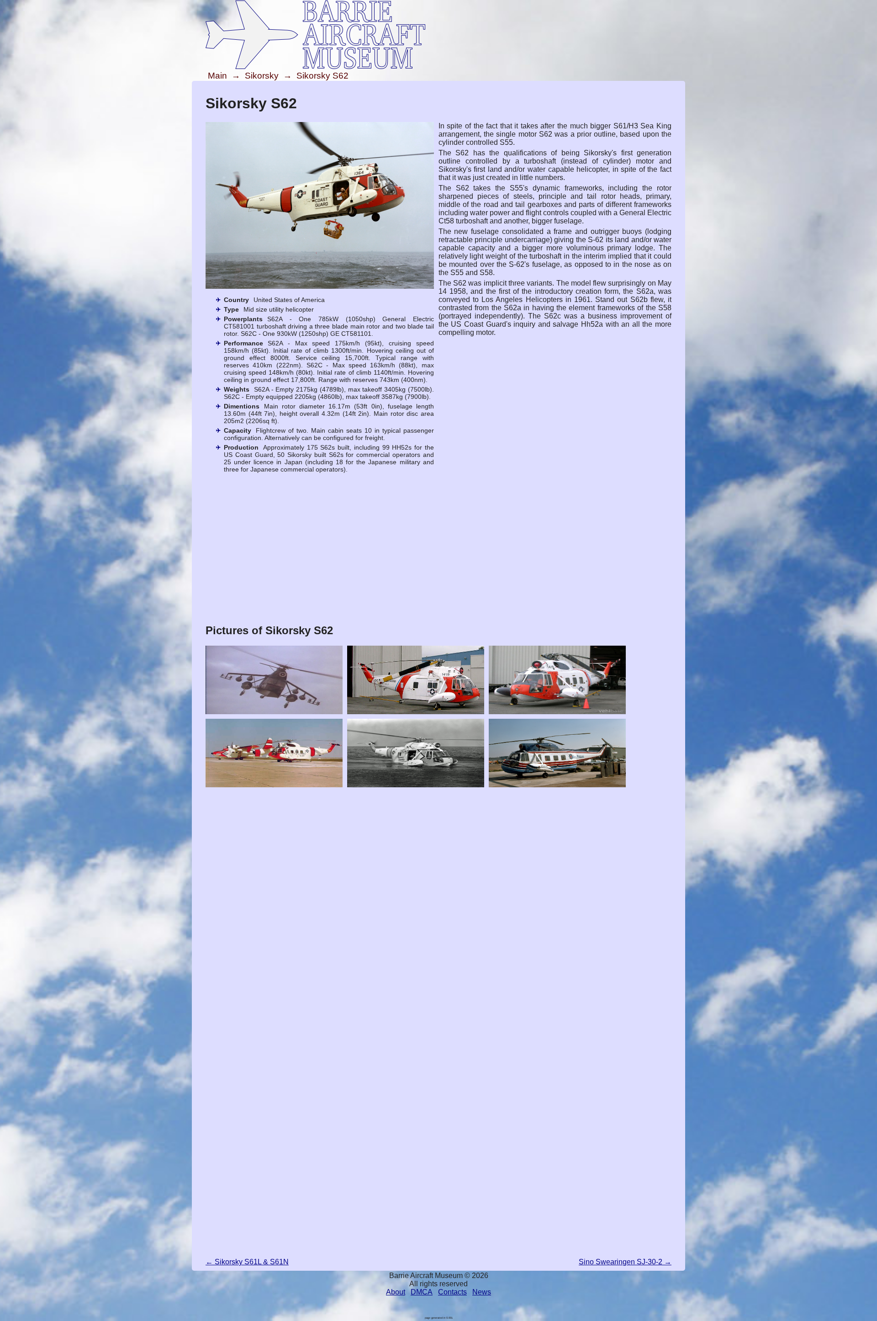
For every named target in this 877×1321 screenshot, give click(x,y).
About (395, 1292)
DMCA (422, 1292)
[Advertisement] (438, 551)
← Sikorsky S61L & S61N (247, 1262)
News (481, 1292)
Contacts (452, 1292)
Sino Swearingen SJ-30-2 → (625, 1262)
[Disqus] (438, 906)
